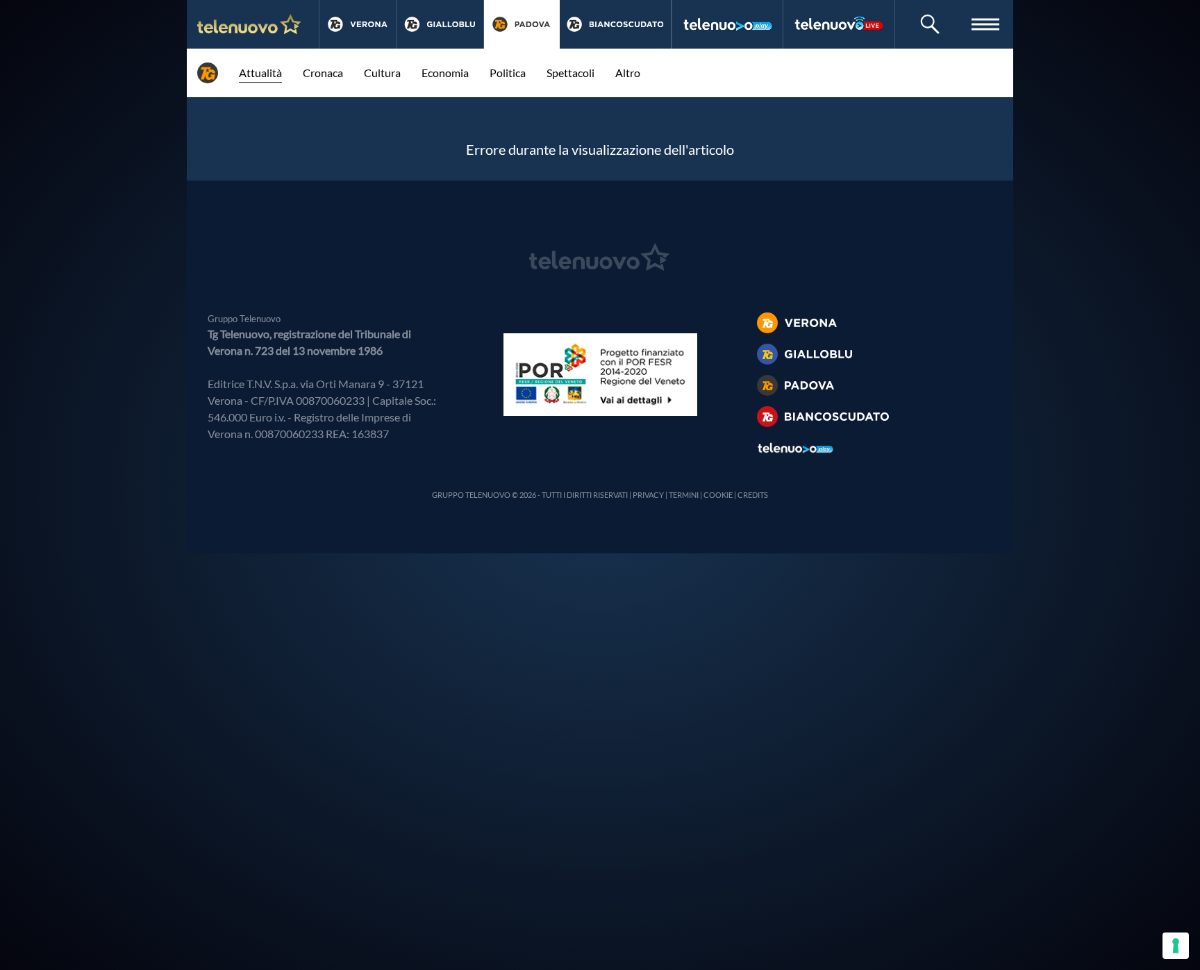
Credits (753, 494)
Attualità (260, 72)
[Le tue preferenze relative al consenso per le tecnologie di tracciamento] (1175, 946)
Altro (627, 72)
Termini (684, 494)
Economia (445, 72)
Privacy (648, 494)
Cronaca (323, 72)
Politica (508, 72)
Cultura (382, 72)
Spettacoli (570, 72)
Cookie (718, 494)
